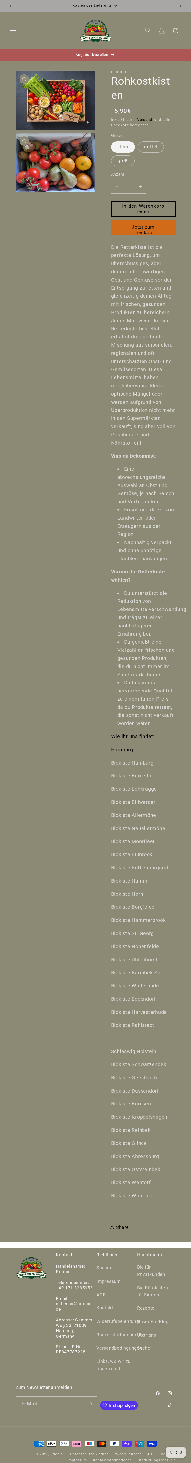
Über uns (146, 1335)
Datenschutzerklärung (89, 1454)
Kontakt (104, 1307)
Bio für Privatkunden (151, 1271)
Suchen (104, 1267)
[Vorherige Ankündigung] (10, 5)
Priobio (56, 1454)
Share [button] (122, 1227)
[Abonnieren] (90, 1403)
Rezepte (146, 1308)
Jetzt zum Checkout (143, 229)
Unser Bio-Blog (153, 1321)
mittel (151, 146)
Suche (143, 1348)
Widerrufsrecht (128, 1454)
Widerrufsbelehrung (117, 1321)
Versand (144, 119)
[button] (13, 30)
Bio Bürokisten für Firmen (152, 1291)
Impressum (108, 1281)
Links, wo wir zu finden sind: (113, 1365)
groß (123, 160)
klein (123, 146)
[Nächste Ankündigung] (180, 5)
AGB (101, 1294)
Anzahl (117, 174)
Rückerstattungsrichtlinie (123, 1334)
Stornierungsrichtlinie (156, 1460)
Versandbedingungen (119, 1348)
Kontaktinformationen (112, 1460)
